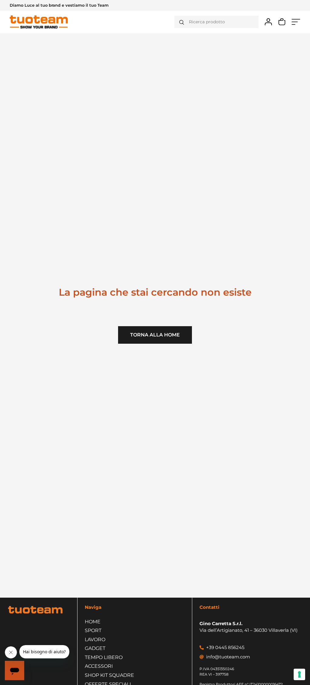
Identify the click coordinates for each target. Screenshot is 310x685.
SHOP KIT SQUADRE (109, 675)
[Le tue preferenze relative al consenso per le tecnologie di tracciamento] (299, 674)
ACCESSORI (99, 666)
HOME (93, 622)
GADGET (95, 648)
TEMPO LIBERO (104, 657)
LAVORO (95, 639)
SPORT (93, 630)
